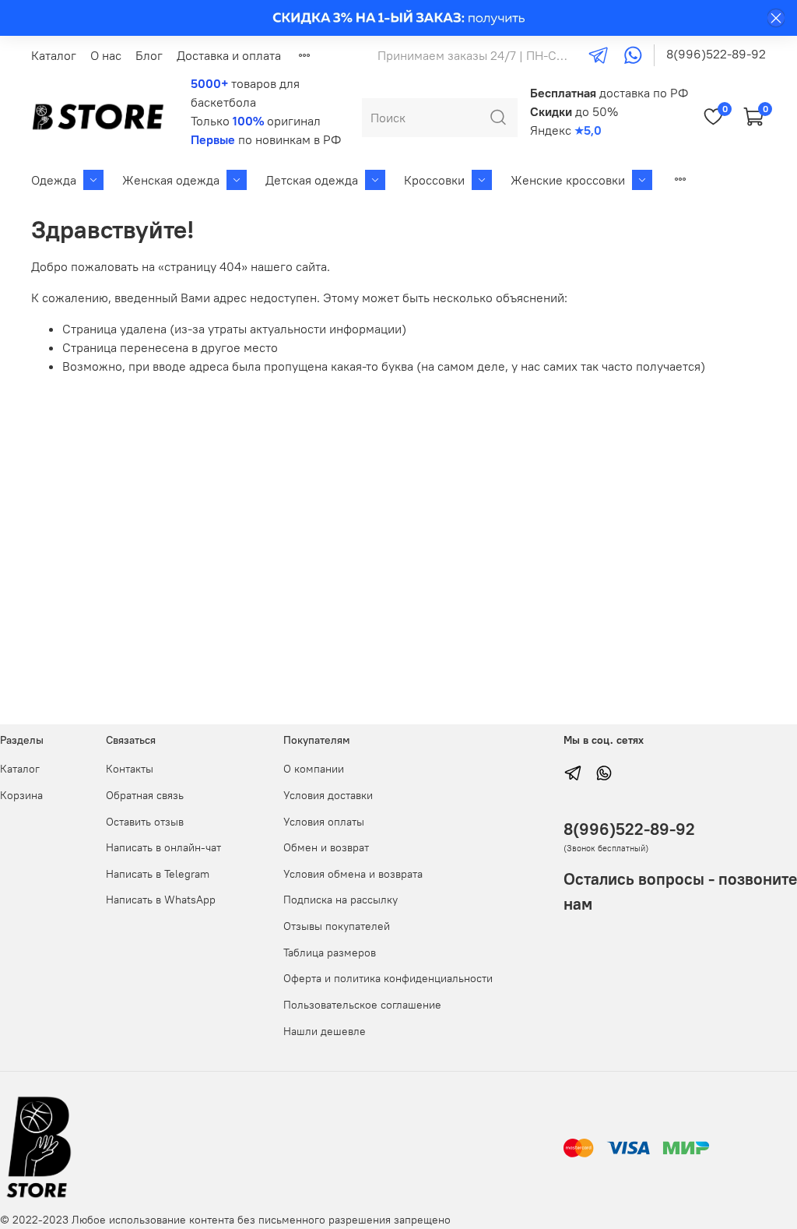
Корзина (21, 795)
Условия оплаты (323, 822)
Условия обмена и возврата (353, 874)
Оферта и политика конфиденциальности (388, 978)
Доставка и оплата (229, 55)
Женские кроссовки (568, 180)
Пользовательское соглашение (362, 1005)
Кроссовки (434, 180)
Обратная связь (145, 795)
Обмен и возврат (326, 847)
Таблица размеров (329, 953)
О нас (105, 55)
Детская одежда (311, 180)
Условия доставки (328, 795)
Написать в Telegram (157, 874)
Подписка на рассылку (340, 900)
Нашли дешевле (324, 1031)
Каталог (53, 55)
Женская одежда (170, 180)
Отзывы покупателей (336, 926)
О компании (313, 769)
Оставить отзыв (145, 822)
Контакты (129, 769)
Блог (149, 55)
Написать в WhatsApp (161, 900)
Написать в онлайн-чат (163, 847)
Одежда (53, 180)
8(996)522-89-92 (716, 54)
